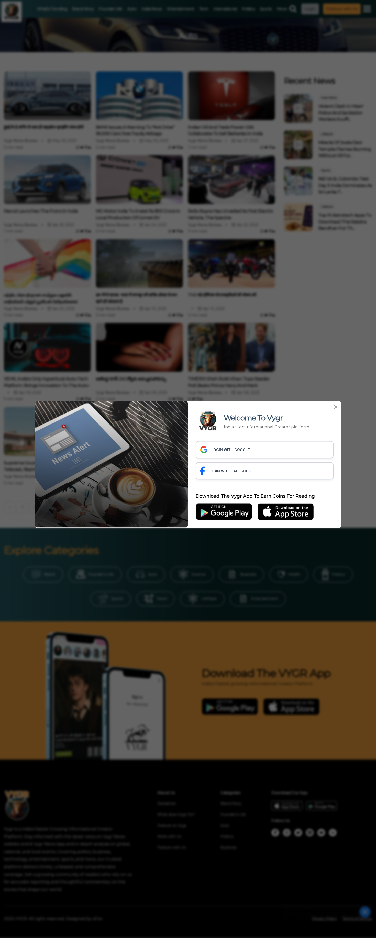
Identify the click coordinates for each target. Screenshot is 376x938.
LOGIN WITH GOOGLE (230, 450)
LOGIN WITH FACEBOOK (229, 471)
